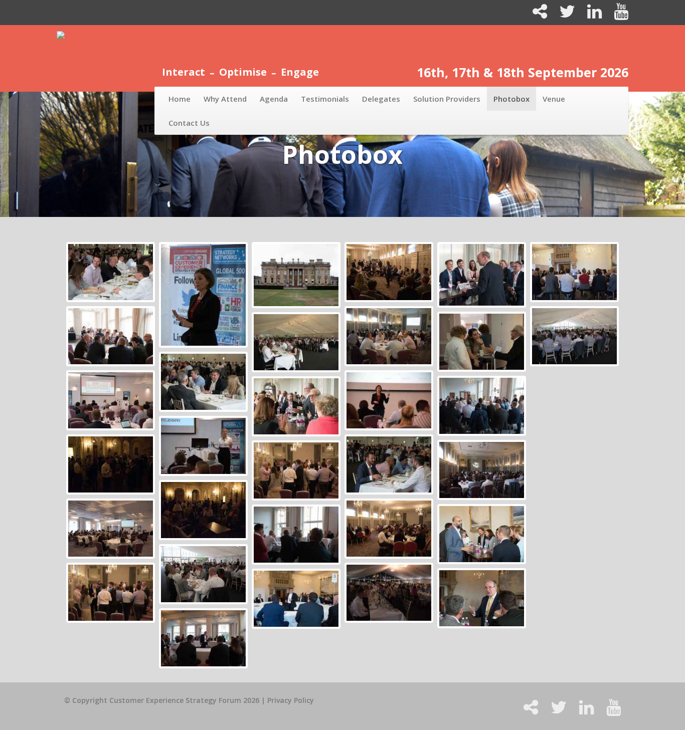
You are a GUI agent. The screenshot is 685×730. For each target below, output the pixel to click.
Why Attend (225, 99)
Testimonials (325, 99)
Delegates (381, 99)
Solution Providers (446, 99)
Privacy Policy (290, 700)
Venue (554, 99)
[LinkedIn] (590, 15)
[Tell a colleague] (536, 15)
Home (179, 99)
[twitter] (563, 15)
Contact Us (189, 123)
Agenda (274, 99)
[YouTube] (616, 15)
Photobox (511, 99)
